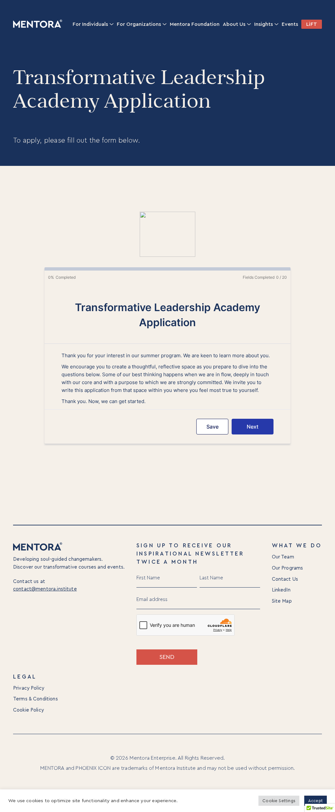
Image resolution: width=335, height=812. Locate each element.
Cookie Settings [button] (278, 801)
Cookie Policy (28, 710)
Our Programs (287, 568)
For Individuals (90, 24)
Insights (263, 24)
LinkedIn (281, 590)
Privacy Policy (28, 688)
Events (290, 24)
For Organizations (139, 24)
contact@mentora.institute (45, 589)
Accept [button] (315, 801)
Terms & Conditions (35, 699)
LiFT (311, 24)
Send (166, 657)
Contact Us (285, 579)
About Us (234, 24)
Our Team (283, 557)
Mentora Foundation (195, 24)
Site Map (282, 601)
